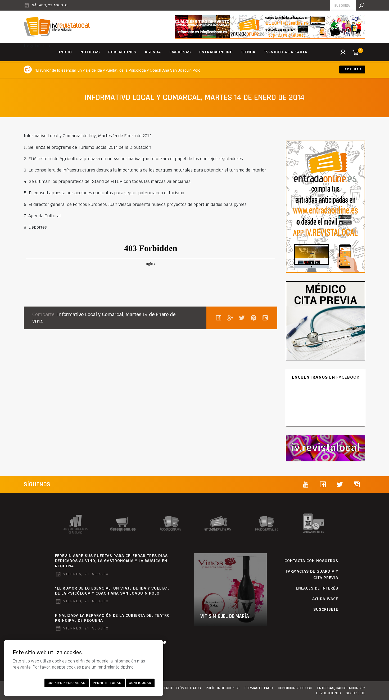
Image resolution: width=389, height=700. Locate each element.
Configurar (140, 683)
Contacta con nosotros (311, 560)
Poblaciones (122, 52)
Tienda (248, 52)
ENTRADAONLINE (215, 52)
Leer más (352, 69)
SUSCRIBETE (325, 609)
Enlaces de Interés (317, 588)
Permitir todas (107, 683)
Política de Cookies (222, 688)
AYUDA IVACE (325, 598)
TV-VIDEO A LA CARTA (285, 52)
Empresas (180, 52)
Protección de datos (182, 688)
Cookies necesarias (66, 683)
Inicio (65, 52)
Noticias (90, 52)
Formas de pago (259, 688)
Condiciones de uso (295, 688)
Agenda (153, 52)
